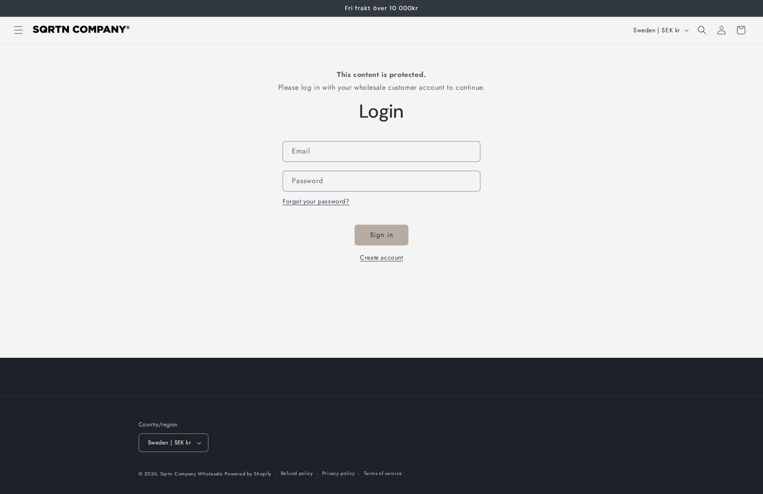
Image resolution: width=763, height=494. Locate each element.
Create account (381, 257)
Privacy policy (338, 473)
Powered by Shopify (248, 473)
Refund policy (297, 473)
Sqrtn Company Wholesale (191, 473)
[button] (18, 30)
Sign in (381, 235)
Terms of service (383, 473)
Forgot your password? (316, 201)
